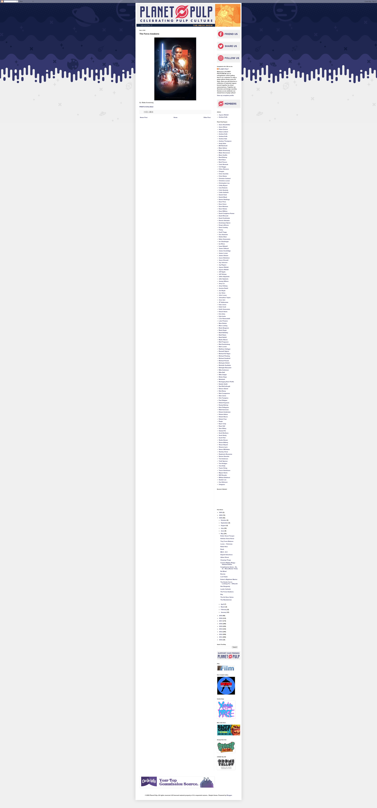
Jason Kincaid (223, 260)
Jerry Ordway (223, 286)
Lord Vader (224, 577)
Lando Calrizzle (225, 589)
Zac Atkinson (223, 482)
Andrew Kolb (223, 117)
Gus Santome (223, 234)
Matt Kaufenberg (224, 344)
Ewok (222, 549)
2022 (221, 515)
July (222, 528)
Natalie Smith (223, 384)
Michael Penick (224, 360)
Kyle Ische (222, 316)
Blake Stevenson (224, 153)
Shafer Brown (223, 440)
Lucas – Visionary (226, 544)
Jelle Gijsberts (223, 279)
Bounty (222, 574)
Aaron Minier (223, 127)
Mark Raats (222, 335)
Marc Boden (223, 323)
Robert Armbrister (225, 412)
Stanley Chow (223, 452)
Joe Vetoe (222, 293)
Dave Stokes (223, 209)
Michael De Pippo (224, 353)
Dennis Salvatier (224, 220)
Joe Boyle (222, 290)
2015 (221, 626)
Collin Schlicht (224, 192)
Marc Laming (223, 325)
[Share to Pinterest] (152, 112)
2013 (221, 631)
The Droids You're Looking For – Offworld (228, 582)
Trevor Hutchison (224, 470)
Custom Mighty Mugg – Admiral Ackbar (228, 563)
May (222, 533)
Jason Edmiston (224, 258)
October (224, 520)
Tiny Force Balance (226, 541)
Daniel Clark (223, 195)
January (224, 612)
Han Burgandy (225, 586)
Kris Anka (222, 314)
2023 (221, 512)
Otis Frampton (223, 398)
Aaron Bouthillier (224, 124)
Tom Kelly (222, 466)
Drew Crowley (223, 227)
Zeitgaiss (222, 484)
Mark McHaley (223, 332)
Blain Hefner (223, 148)
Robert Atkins (223, 414)
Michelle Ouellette (225, 365)
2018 (221, 618)
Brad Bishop (223, 157)
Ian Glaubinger (224, 241)
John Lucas (223, 295)
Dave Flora (222, 202)
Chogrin (221, 171)
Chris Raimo (223, 176)
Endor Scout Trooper (227, 536)
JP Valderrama (223, 302)
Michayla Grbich (224, 363)
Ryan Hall (222, 426)
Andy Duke (222, 143)
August (223, 525)
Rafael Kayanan (224, 402)
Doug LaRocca (224, 225)
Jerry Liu (222, 283)
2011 (221, 637)
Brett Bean (222, 160)
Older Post (207, 117)
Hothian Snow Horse (227, 538)
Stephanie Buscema (225, 454)
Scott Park (222, 438)
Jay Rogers (222, 265)
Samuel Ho (222, 431)
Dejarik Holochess (226, 554)
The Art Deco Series (227, 597)
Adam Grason (223, 129)
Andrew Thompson (225, 141)
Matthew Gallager (224, 349)
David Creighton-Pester (226, 213)
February (224, 609)
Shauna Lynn (223, 447)
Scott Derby (223, 435)
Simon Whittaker (224, 449)
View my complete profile (225, 95)
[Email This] (145, 112)
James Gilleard (224, 248)
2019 (221, 615)
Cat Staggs (222, 167)
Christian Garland (225, 178)
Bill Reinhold (223, 145)
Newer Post (143, 117)
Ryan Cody (222, 423)
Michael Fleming (224, 356)
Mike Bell (222, 372)
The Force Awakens (227, 592)
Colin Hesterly (223, 190)
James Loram (223, 253)
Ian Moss (222, 244)
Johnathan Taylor (225, 297)
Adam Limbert (223, 132)
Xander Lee (222, 480)
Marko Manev (223, 339)
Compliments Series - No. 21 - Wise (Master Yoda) (229, 567)
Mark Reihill (223, 337)
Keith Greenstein (224, 309)
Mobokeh (222, 379)
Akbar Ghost (224, 557)
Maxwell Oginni (224, 351)
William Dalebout (224, 477)
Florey (221, 230)
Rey (221, 594)
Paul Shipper (223, 400)
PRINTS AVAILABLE (146, 107)
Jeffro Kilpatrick (224, 276)
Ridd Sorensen (224, 409)
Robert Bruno (223, 416)
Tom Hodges (223, 463)
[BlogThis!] (147, 112)
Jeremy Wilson (224, 281)
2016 (221, 623)
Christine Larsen (224, 181)
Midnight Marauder (225, 367)
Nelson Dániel (223, 388)
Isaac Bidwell (223, 246)
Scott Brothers (223, 433)
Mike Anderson (224, 370)
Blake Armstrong (224, 150)
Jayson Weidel (224, 115)
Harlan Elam (223, 237)
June (223, 531)
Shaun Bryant (223, 444)
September (224, 523)
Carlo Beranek (223, 164)
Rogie (221, 421)
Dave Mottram (223, 206)
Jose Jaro (222, 300)
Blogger (229, 795)
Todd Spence (223, 461)
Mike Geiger (223, 374)
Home (175, 117)
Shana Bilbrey (223, 442)
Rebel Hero (224, 546)
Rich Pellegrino (224, 407)
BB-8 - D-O (223, 552)
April (222, 604)
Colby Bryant (223, 185)
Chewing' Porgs (225, 560)
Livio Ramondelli (224, 318)
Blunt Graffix (223, 155)
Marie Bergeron (224, 328)
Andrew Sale (223, 138)
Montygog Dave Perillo (226, 381)
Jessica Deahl (223, 288)
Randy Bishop (223, 405)
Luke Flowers (223, 321)
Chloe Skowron (224, 169)
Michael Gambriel (224, 358)
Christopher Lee (224, 183)
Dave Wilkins (223, 211)
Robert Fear (223, 419)
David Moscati (223, 216)
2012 (221, 634)
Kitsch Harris (223, 311)
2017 (221, 621)
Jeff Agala (222, 272)
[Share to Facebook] (150, 112)
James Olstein (223, 255)
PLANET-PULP (223, 69)
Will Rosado (223, 475)
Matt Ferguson (224, 342)
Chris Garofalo (223, 174)
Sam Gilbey (222, 428)
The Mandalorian (226, 600)
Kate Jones (222, 304)
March (223, 607)
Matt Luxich (223, 346)
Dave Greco (222, 204)
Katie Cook (222, 307)
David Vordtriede (224, 218)
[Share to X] (149, 112)
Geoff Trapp (223, 232)
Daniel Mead (223, 197)
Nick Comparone (224, 393)
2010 (221, 640)
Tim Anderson (223, 459)
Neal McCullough (224, 386)
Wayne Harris (223, 473)
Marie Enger (223, 330)
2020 (221, 518)
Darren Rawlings (224, 199)
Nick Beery (222, 391)
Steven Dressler (224, 456)
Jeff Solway (222, 274)
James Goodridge (225, 251)
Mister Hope (223, 377)
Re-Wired (223, 571)
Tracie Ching (223, 468)
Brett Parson (223, 162)
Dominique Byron (224, 223)
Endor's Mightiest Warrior (228, 579)
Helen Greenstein (224, 239)
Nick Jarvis (222, 395)
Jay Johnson (223, 262)
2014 (221, 629)
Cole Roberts (223, 188)
